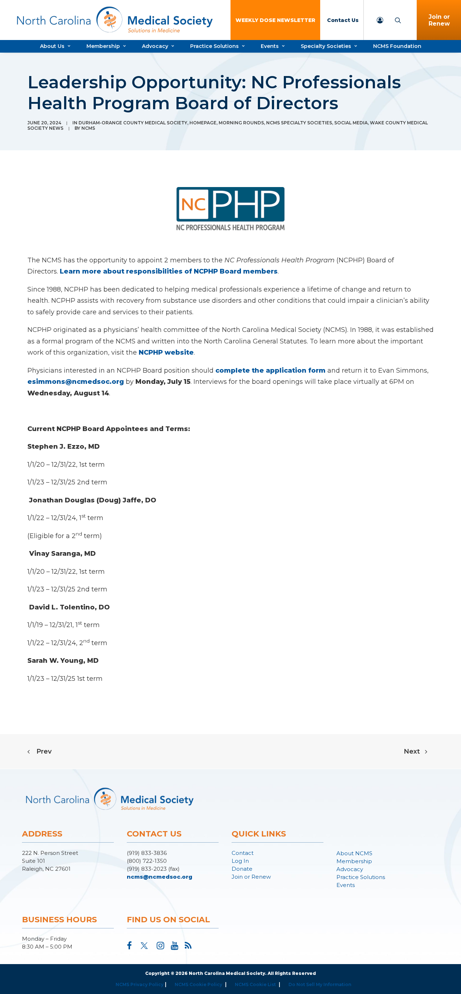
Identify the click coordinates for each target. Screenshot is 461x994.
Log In (240, 860)
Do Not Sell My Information (319, 984)
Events (270, 46)
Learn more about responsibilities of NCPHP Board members (169, 271)
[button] (129, 947)
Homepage (202, 122)
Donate (242, 868)
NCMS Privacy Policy (140, 984)
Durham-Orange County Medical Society (133, 122)
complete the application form (270, 370)
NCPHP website (166, 352)
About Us (52, 46)
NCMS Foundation (397, 46)
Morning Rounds (241, 122)
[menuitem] (275, 20)
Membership (103, 46)
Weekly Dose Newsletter (275, 20)
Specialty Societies (326, 46)
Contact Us (343, 20)
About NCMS (354, 853)
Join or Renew (251, 876)
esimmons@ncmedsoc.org (75, 382)
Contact (243, 852)
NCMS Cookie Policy (198, 984)
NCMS (88, 128)
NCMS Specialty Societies (299, 122)
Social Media (351, 122)
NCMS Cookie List (255, 984)
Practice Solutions (214, 46)
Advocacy (155, 46)
